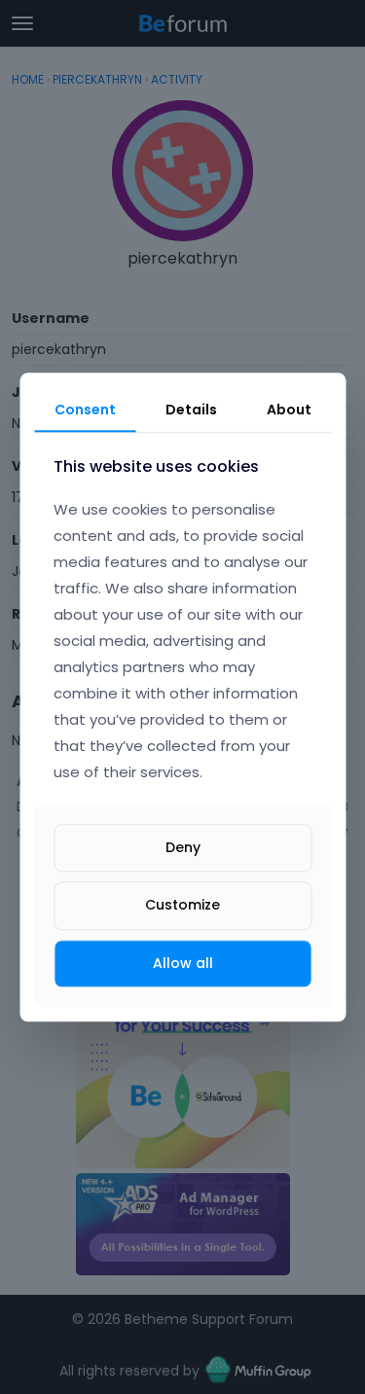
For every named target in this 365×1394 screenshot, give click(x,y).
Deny (183, 848)
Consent (85, 409)
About (289, 409)
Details (191, 409)
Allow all (183, 963)
